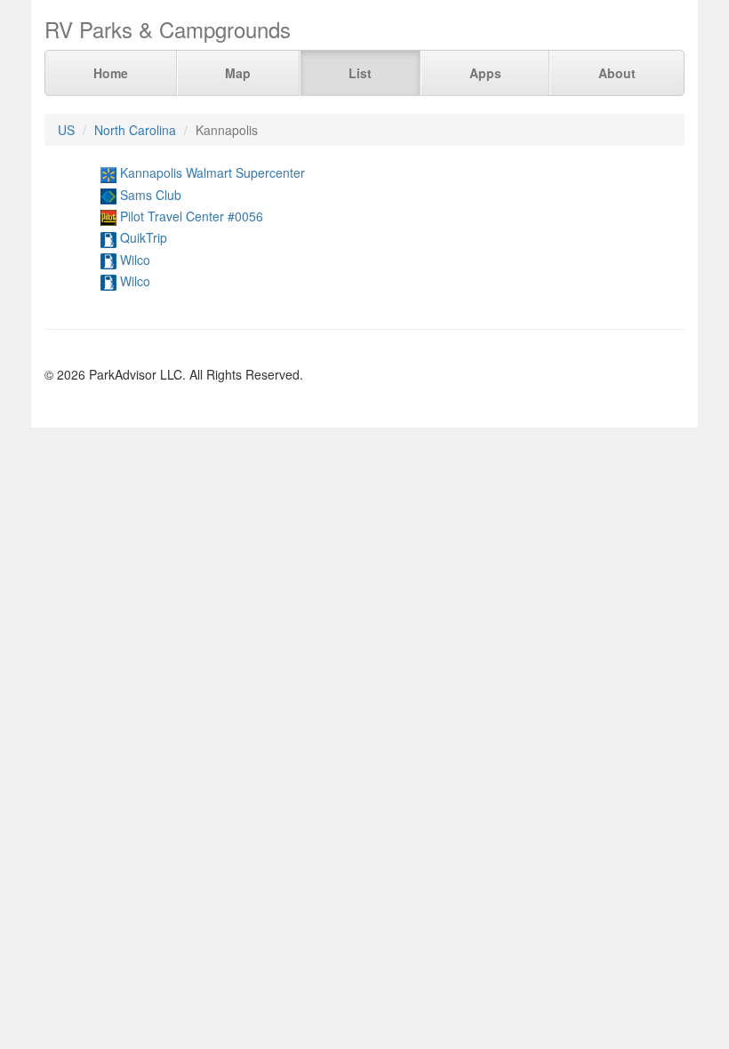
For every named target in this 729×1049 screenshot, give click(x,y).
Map (238, 73)
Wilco (135, 259)
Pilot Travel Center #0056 (191, 216)
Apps (485, 73)
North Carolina (135, 130)
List (360, 73)
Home (110, 73)
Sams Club (150, 195)
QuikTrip (143, 237)
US (66, 130)
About (617, 73)
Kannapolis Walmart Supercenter (212, 172)
